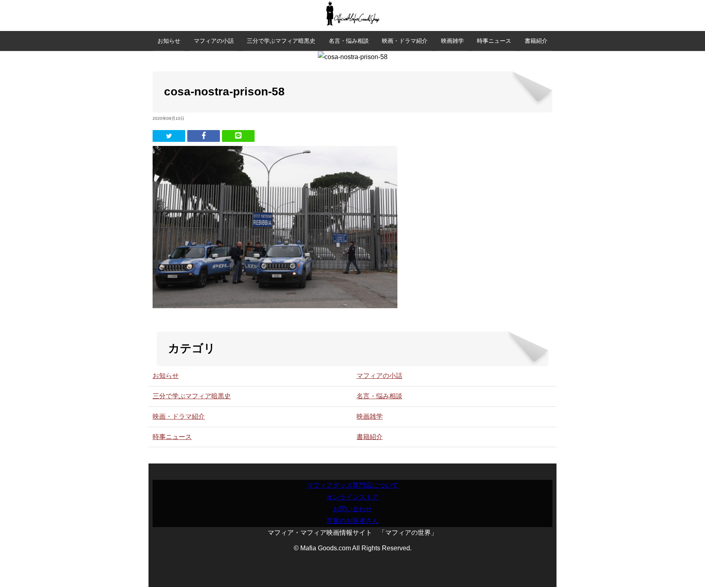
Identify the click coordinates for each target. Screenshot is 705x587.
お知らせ (168, 41)
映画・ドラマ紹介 (405, 41)
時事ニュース (494, 41)
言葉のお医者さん (352, 520)
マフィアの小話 (214, 41)
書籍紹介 (536, 41)
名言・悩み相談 (349, 41)
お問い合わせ (352, 508)
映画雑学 (452, 41)
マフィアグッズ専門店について (352, 485)
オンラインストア (352, 497)
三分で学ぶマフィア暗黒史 (281, 41)
